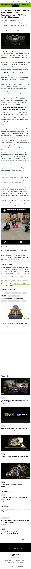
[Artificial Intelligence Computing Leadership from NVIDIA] (15, 1)
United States (15, 557)
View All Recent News (24, 539)
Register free (4, 282)
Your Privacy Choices (19, 560)
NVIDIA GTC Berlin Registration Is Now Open (15, 323)
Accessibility (20, 562)
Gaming (3, 494)
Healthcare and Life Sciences (13, 295)
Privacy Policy (8, 560)
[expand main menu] (2, 2)
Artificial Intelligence (16, 293)
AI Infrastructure (5, 506)
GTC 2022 (4, 295)
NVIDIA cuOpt (12, 200)
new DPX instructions (14, 59)
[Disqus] (15, 352)
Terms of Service (10, 562)
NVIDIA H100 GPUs (20, 62)
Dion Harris (10, 28)
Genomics (25, 293)
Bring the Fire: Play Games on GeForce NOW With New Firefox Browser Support (14, 429)
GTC (11, 282)
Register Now (5, 329)
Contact (25, 564)
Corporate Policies (7, 564)
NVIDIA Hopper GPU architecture (11, 51)
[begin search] (4, 2)
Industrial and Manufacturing (7, 298)
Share (17, 30)
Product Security (17, 564)
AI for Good (7, 293)
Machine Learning (19, 298)
